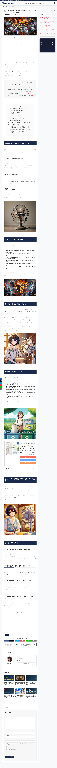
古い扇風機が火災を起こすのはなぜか (18, 108)
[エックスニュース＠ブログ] (8, 3)
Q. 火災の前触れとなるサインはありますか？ (21, 129)
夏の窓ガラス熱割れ (27, 468)
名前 (6, 730)
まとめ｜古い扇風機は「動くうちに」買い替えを (21, 122)
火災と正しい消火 (17, 468)
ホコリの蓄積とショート (17, 112)
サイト (6, 739)
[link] (17, 660)
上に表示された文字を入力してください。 (12, 749)
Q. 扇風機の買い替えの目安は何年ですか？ (20, 127)
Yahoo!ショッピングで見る (28, 459)
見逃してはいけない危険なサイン (17, 115)
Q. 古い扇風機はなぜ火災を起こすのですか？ (21, 126)
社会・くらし (7, 14)
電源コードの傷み (15, 113)
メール (7, 735)
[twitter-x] (19, 660)
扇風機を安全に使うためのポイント (18, 120)
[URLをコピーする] (34, 641)
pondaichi (9, 663)
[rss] (53, 0)
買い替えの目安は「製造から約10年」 (18, 118)
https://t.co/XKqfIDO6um (25, 84)
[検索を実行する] (54, 3)
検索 (54, 10)
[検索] (54, 0)
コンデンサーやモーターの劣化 (18, 110)
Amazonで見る (28, 462)
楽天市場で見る (28, 457)
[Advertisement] (20, 51)
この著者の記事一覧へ (26, 663)
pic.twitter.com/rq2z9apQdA (27, 93)
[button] (6, 641)
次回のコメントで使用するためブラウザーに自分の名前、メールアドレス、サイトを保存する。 (21, 744)
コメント (7, 716)
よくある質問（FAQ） (15, 124)
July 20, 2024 (30, 95)
